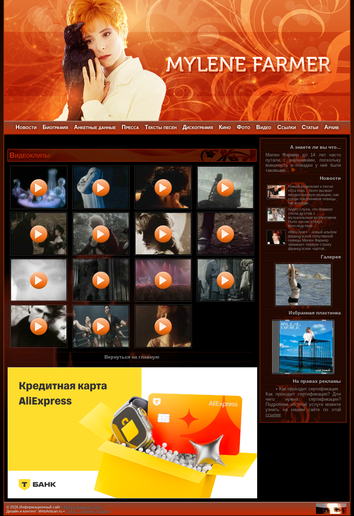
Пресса (130, 127)
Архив (331, 127)
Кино (225, 127)
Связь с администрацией (88, 511)
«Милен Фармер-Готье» (82, 507)
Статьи (310, 127)
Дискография (198, 127)
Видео (263, 127)
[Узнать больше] (293, 170)
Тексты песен (161, 127)
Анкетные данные (95, 127)
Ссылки (286, 127)
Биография (55, 127)
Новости (26, 127)
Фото (243, 127)
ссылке (273, 414)
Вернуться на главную (131, 357)
